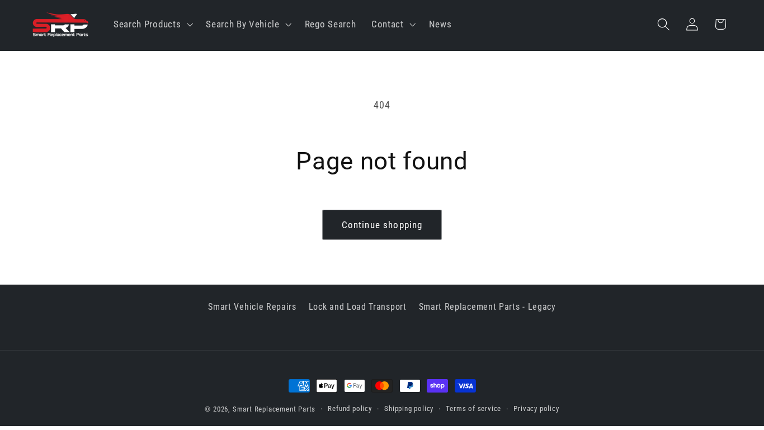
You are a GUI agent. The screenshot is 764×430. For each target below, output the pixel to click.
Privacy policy (536, 408)
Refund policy (349, 408)
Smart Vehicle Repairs (252, 306)
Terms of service (473, 408)
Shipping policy (408, 408)
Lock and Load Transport (358, 306)
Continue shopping (382, 224)
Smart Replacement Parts (274, 409)
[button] (152, 24)
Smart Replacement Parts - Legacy (487, 306)
